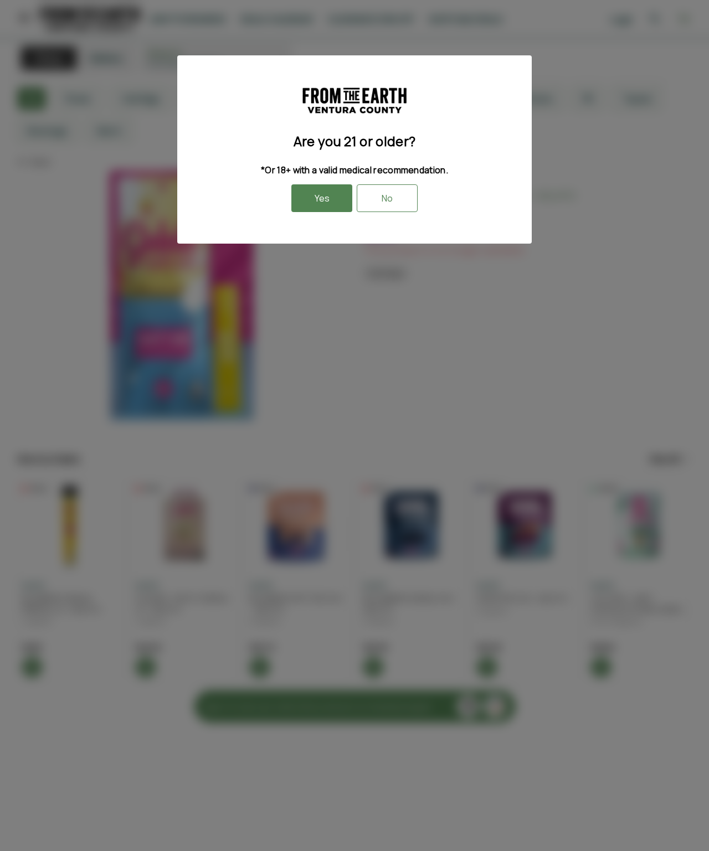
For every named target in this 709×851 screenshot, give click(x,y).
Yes (322, 198)
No (387, 198)
